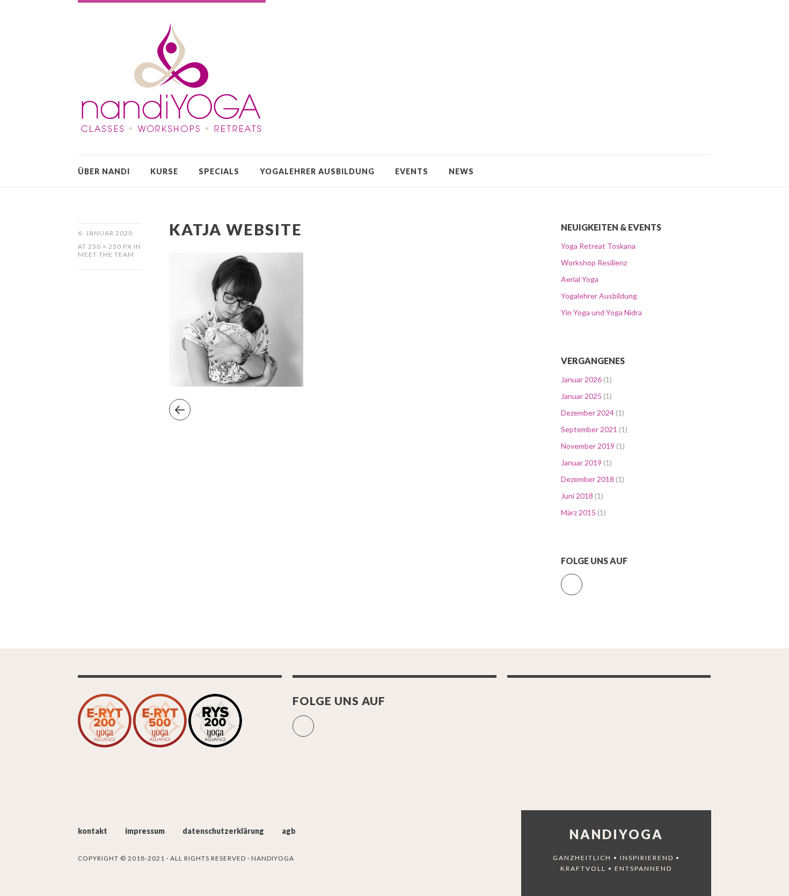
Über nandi (104, 171)
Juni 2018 (577, 495)
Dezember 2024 (587, 412)
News (461, 171)
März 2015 (578, 512)
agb (289, 830)
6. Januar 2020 (105, 233)
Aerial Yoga (579, 279)
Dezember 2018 (587, 479)
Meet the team (106, 254)
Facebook (313, 721)
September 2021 (589, 429)
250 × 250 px (110, 246)
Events (411, 171)
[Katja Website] (236, 383)
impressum (145, 830)
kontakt (92, 830)
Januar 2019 (581, 462)
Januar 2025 (581, 396)
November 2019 (588, 445)
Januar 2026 (581, 379)
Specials (219, 171)
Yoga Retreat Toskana (598, 245)
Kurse (164, 171)
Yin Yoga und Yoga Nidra (601, 312)
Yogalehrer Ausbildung (317, 171)
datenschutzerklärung (223, 830)
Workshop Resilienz (594, 262)
